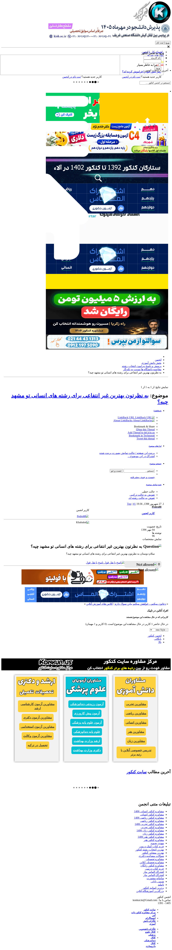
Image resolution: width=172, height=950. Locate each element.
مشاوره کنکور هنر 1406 (151, 836)
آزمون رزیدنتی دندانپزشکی (87, 704)
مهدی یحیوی (157, 843)
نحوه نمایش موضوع (153, 485)
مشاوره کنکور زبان (153, 833)
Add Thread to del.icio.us (141, 432)
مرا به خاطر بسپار (147, 64)
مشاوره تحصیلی (155, 859)
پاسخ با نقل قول (95, 562)
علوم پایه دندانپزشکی (87, 731)
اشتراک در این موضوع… (141, 456)
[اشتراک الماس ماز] (107, 273)
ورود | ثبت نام (163, 42)
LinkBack (157, 411)
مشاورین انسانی (136, 722)
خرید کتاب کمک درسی (151, 846)
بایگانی (157, 638)
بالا (159, 642)
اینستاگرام (150, 918)
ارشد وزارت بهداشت (87, 741)
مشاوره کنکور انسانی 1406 (149, 811)
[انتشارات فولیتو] (107, 318)
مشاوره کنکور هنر (154, 840)
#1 (134, 503)
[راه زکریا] (107, 333)
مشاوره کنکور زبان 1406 (150, 830)
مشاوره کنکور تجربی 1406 (149, 824)
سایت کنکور (137, 772)
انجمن (158, 359)
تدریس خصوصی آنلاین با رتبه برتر (136, 752)
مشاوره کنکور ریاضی (152, 820)
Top (129, 503)
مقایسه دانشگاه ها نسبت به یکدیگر (142, 369)
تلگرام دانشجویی (147, 929)
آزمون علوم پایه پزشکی (87, 722)
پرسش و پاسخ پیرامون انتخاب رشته (141, 366)
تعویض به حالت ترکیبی (142, 494)
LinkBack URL (126, 417)
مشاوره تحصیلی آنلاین (152, 862)
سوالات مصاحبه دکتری (151, 856)
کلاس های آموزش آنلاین (99, 603)
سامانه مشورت (155, 878)
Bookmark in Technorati (142, 435)
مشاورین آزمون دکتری (37, 717)
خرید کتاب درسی (154, 868)
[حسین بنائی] (107, 348)
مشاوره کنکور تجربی (152, 827)
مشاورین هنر (136, 731)
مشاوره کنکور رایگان (152, 865)
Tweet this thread (146, 438)
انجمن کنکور (154, 635)
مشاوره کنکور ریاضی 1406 (149, 817)
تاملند (161, 884)
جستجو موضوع (155, 464)
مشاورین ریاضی (136, 713)
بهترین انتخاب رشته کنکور (150, 849)
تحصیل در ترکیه (38, 745)
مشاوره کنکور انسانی (152, 814)
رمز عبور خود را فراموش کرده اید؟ (141, 71)
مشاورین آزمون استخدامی (37, 726)
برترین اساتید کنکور (153, 887)
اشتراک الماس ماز (153, 871)
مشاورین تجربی (136, 704)
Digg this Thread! (145, 429)
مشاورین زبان (136, 741)
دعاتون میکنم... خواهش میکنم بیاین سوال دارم (140, 603)
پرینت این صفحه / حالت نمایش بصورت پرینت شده (127, 453)
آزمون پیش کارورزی (87, 713)
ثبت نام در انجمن (71, 76)
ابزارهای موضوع (155, 446)
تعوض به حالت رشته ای (141, 498)
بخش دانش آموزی (151, 363)
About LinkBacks (123, 420)
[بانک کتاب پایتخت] (107, 288)
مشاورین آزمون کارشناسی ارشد (38, 706)
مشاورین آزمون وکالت (37, 736)
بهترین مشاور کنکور (153, 852)
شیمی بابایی (157, 881)
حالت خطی (148, 491)
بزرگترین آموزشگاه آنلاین (150, 891)
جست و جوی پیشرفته (142, 477)
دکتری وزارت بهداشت (87, 750)
